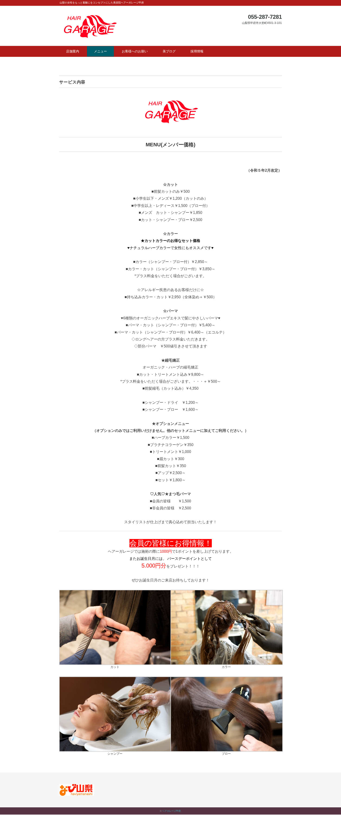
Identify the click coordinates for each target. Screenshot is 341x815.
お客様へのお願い (135, 51)
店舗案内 (72, 51)
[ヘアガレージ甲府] (89, 16)
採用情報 (196, 51)
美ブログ (169, 51)
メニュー (100, 51)
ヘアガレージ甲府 (171, 811)
